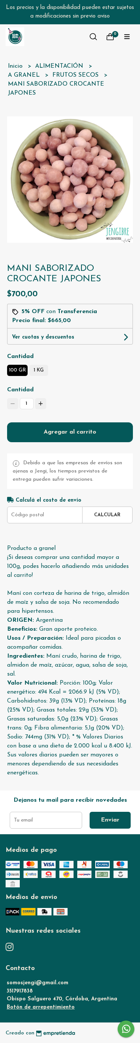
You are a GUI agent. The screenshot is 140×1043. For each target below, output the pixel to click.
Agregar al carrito (70, 432)
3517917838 (20, 991)
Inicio (16, 66)
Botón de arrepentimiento (41, 1007)
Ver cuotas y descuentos (43, 337)
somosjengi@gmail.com (37, 983)
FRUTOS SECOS (76, 75)
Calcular (107, 515)
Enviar (110, 820)
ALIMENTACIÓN (60, 66)
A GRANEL (24, 75)
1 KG (39, 370)
